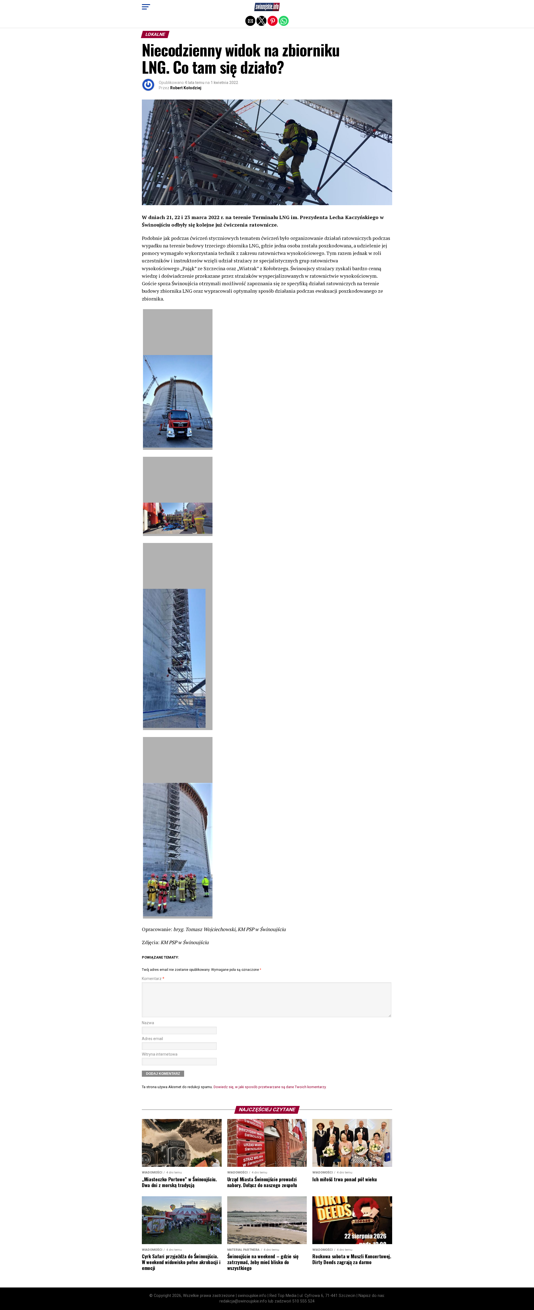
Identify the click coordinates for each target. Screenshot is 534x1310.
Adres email (152, 1039)
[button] (146, 7)
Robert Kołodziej (185, 88)
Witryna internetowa (159, 1054)
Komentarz (153, 979)
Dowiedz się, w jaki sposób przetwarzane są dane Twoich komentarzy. (270, 1087)
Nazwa (148, 1023)
